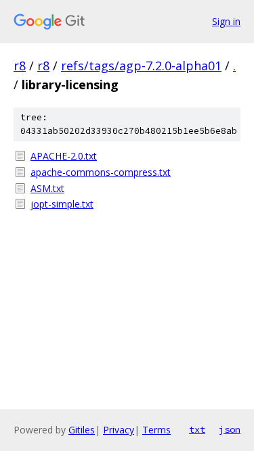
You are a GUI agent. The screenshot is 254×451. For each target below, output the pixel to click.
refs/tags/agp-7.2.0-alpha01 (141, 65)
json (229, 429)
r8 (20, 65)
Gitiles (81, 429)
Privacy (118, 429)
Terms (156, 429)
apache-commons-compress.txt (100, 172)
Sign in (226, 21)
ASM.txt (47, 188)
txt (197, 429)
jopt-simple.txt (61, 203)
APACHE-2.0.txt (63, 155)
